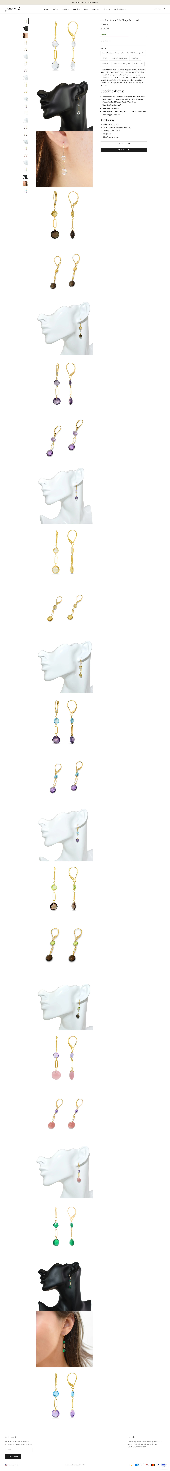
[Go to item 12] (26, 99)
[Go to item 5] (26, 49)
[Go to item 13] (26, 106)
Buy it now (123, 150)
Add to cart (123, 144)
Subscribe (13, 1456)
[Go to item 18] (26, 141)
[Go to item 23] (26, 176)
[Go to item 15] (26, 120)
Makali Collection (120, 9)
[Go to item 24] (26, 183)
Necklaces (65, 9)
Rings (86, 9)
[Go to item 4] (26, 42)
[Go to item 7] (26, 63)
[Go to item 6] (26, 56)
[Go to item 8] (26, 70)
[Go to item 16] (26, 127)
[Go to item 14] (26, 113)
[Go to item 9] (26, 77)
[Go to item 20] (26, 155)
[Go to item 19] (26, 148)
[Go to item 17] (26, 134)
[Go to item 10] (26, 84)
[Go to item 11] (26, 91)
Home (46, 9)
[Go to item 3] (26, 35)
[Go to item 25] (26, 190)
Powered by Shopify (80, 1465)
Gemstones (95, 9)
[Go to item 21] (26, 162)
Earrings (55, 9)
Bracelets (76, 9)
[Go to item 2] (26, 28)
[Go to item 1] (26, 21)
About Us (106, 9)
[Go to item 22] (26, 169)
